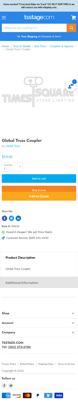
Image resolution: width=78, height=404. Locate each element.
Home (5, 46)
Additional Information (21, 283)
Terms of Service (66, 363)
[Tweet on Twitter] (11, 218)
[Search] (71, 28)
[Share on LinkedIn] (18, 218)
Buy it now (39, 190)
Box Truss (40, 46)
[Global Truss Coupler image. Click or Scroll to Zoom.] (39, 94)
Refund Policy (27, 363)
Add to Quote (39, 196)
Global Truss (12, 145)
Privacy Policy (9, 363)
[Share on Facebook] (4, 218)
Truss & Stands (21, 46)
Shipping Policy (46, 363)
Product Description (20, 257)
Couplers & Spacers (61, 46)
